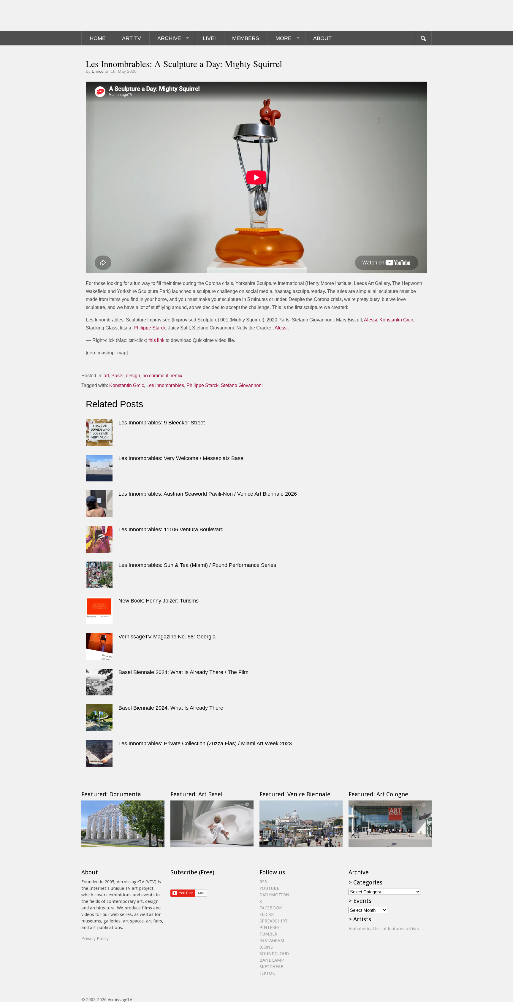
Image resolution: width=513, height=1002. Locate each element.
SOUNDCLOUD (274, 953)
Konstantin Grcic (396, 319)
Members (245, 38)
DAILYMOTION (274, 895)
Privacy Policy (95, 938)
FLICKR (266, 914)
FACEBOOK (270, 908)
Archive (169, 38)
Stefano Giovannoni (242, 385)
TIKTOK (267, 973)
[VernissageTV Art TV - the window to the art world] (111, 15)
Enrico (98, 71)
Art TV (131, 38)
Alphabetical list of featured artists (384, 928)
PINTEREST (270, 927)
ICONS (266, 947)
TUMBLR (268, 934)
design (133, 375)
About (322, 38)
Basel (117, 375)
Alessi (370, 319)
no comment (155, 375)
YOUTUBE (269, 888)
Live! (209, 38)
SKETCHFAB (271, 966)
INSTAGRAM (271, 940)
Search (423, 38)
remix (176, 375)
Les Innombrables (165, 385)
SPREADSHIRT (273, 921)
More (284, 38)
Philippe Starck (150, 327)
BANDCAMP (271, 960)
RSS (263, 881)
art (106, 375)
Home (98, 38)
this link (156, 340)
